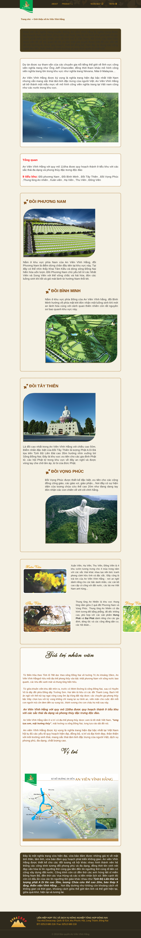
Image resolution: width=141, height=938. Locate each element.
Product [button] (66, 4)
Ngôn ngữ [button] (96, 4)
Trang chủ (26, 19)
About (55, 4)
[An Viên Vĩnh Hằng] (30, 6)
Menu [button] (112, 4)
